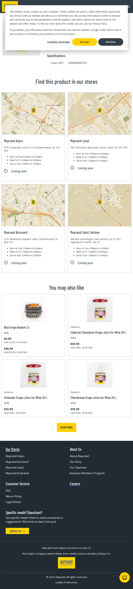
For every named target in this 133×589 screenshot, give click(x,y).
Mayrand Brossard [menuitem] (17, 462)
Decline (111, 41)
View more (66, 427)
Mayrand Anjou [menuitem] (15, 456)
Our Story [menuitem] (76, 462)
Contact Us (15, 530)
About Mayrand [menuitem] (79, 456)
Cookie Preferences (66, 582)
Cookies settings (58, 41)
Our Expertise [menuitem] (78, 467)
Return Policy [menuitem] (14, 496)
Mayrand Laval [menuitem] (15, 467)
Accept (84, 41)
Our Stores (13, 449)
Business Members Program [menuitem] (87, 473)
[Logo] (66, 563)
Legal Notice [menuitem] (13, 502)
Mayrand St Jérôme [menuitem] (17, 473)
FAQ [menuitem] (8, 490)
